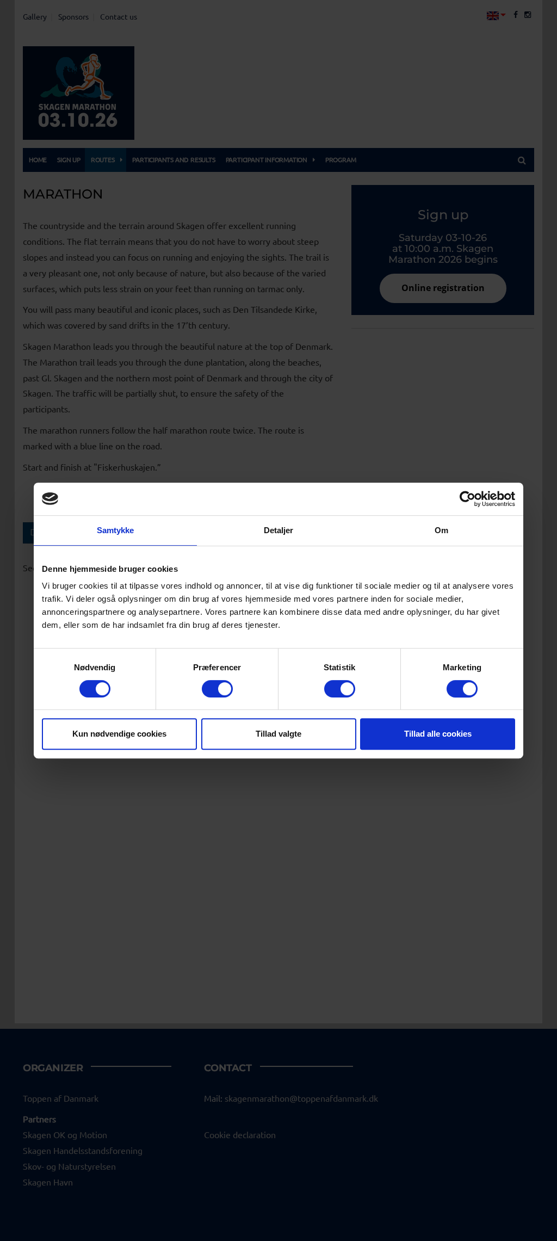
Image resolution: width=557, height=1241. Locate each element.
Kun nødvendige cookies (119, 733)
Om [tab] (441, 530)
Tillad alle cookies (438, 733)
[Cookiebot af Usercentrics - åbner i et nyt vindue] (467, 499)
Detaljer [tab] (279, 530)
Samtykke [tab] (115, 530)
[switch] (217, 688)
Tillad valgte (278, 733)
